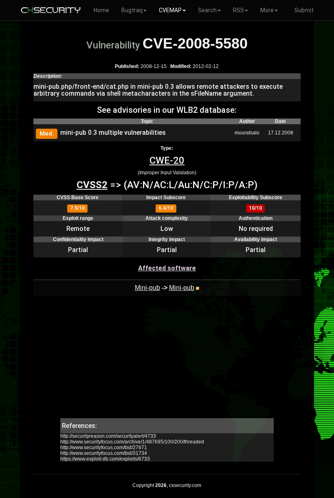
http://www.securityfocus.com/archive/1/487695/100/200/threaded (132, 442)
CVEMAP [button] (170, 10)
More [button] (267, 10)
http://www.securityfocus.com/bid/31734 (103, 453)
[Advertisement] (166, 361)
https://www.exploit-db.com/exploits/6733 (105, 459)
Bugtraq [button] (132, 10)
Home (101, 10)
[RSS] (197, 287)
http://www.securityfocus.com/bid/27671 (103, 447)
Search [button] (207, 10)
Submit (304, 10)
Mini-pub (147, 287)
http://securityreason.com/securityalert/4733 (108, 436)
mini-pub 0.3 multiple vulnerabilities (113, 132)
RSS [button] (238, 10)
